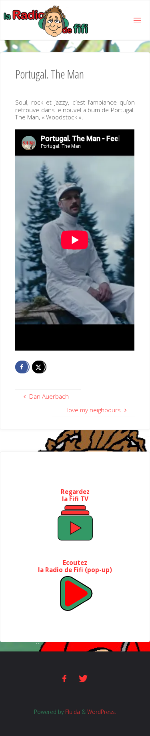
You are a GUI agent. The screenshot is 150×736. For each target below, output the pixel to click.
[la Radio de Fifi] (46, 20)
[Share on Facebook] (22, 367)
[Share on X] (39, 367)
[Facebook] (64, 678)
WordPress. (101, 712)
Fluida (72, 712)
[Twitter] (83, 678)
